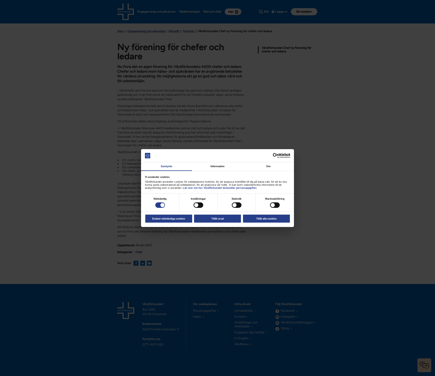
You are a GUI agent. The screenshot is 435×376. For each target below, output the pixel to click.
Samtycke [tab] (166, 166)
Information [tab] (217, 166)
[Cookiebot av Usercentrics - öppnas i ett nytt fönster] (275, 155)
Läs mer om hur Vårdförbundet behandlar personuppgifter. (220, 187)
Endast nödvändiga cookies (168, 218)
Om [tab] (268, 166)
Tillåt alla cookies (266, 218)
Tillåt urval (217, 218)
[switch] (198, 205)
